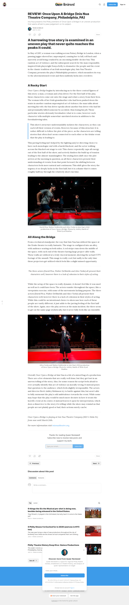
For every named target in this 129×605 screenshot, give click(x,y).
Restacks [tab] (41, 478)
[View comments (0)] (35, 35)
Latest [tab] (35, 503)
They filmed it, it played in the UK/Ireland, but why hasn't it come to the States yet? (55, 515)
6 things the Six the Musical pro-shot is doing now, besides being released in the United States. (52, 510)
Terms (70, 591)
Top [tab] (30, 503)
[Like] (30, 35)
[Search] (100, 4)
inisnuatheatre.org (60, 425)
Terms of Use (74, 580)
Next (95, 463)
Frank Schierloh (38, 28)
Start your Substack (59, 596)
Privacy (64, 591)
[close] (83, 550)
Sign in (122, 4)
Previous (35, 463)
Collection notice (78, 591)
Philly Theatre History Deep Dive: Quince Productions (53, 545)
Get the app (74, 596)
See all (31, 561)
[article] (64, 515)
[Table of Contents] (2, 302)
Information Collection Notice (64, 582)
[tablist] (36, 478)
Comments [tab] (32, 478)
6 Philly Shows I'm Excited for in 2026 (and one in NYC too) (54, 528)
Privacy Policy (80, 582)
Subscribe (112, 4)
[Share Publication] (104, 4)
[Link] (25, 44)
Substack (54, 601)
